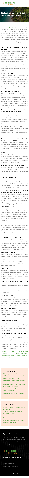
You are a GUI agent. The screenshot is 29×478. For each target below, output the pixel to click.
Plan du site (14, 477)
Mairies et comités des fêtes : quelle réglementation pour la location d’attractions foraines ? (14, 380)
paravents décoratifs (8, 27)
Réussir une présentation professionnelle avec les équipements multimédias (8, 355)
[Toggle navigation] (26, 3)
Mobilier (3, 24)
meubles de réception (11, 136)
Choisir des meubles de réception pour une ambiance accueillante (21, 353)
